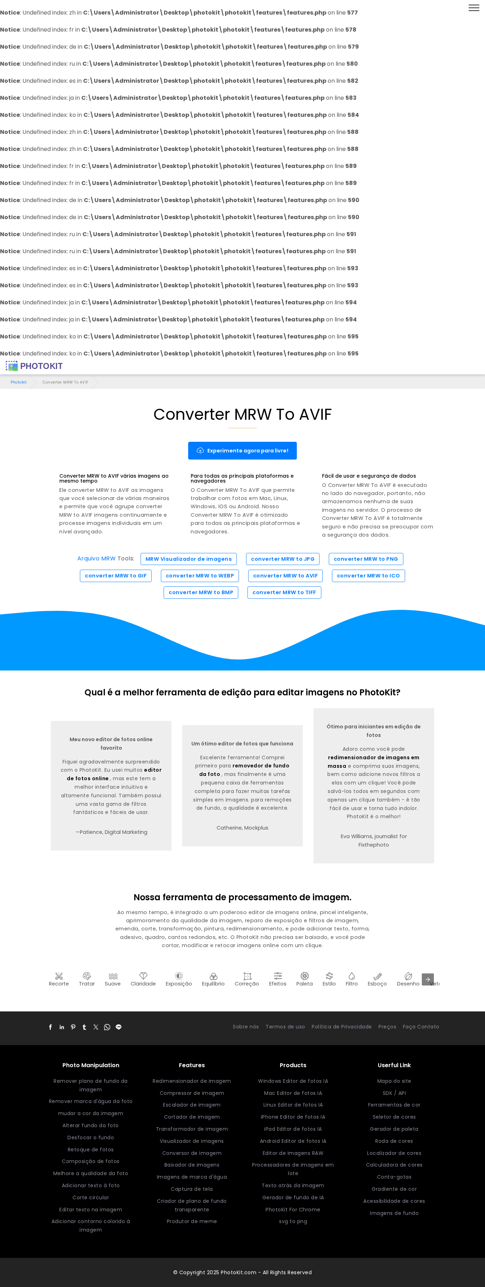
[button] (50, 1027)
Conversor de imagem (192, 1153)
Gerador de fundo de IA (293, 1197)
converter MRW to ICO (368, 575)
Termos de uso (285, 1026)
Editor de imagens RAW (293, 1153)
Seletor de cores (394, 1116)
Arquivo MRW (96, 559)
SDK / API (394, 1093)
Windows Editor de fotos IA (293, 1081)
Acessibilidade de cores (394, 1201)
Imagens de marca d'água (192, 1176)
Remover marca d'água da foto (91, 1101)
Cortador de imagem (192, 1116)
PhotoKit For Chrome (293, 1209)
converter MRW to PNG (366, 559)
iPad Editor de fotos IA (293, 1129)
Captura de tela (192, 1189)
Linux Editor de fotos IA (293, 1104)
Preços (387, 1026)
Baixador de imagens (192, 1164)
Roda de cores (394, 1141)
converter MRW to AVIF (285, 575)
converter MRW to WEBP (200, 575)
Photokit (19, 382)
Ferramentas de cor (394, 1104)
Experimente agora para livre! (247, 450)
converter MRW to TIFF (284, 592)
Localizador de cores (394, 1153)
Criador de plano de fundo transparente (192, 1205)
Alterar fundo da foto (90, 1125)
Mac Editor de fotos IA (293, 1093)
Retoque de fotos (91, 1149)
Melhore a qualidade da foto (91, 1173)
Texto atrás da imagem (293, 1185)
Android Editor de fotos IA (293, 1141)
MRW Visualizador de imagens (189, 559)
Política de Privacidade (342, 1026)
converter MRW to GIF (116, 575)
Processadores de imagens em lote (293, 1169)
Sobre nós (246, 1026)
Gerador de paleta (394, 1129)
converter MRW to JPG (283, 559)
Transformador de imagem (192, 1129)
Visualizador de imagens (192, 1141)
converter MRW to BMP (201, 592)
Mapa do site (394, 1081)
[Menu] (474, 8)
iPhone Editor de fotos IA (293, 1116)
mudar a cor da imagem (91, 1113)
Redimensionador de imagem (192, 1081)
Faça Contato (421, 1026)
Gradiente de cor (394, 1189)
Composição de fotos (91, 1161)
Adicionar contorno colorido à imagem (90, 1225)
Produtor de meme (192, 1221)
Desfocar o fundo (90, 1137)
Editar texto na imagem (90, 1209)
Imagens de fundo (394, 1213)
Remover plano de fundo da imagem (91, 1085)
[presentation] (428, 979)
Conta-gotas (394, 1176)
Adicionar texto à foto (91, 1185)
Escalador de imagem (192, 1104)
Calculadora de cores (394, 1164)
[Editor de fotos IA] (34, 366)
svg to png (293, 1221)
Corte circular (90, 1197)
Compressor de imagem (192, 1093)
